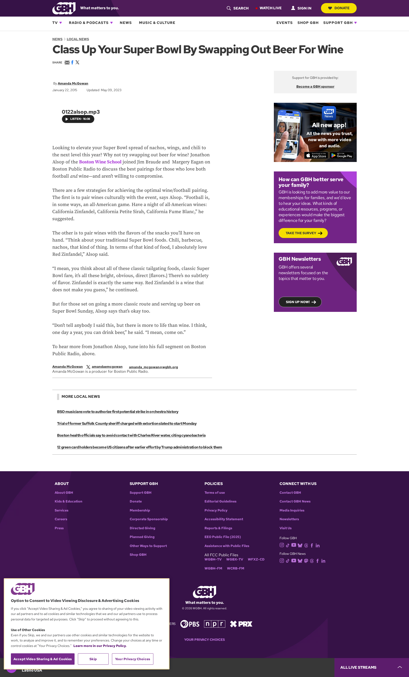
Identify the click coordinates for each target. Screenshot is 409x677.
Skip (93, 659)
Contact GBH (290, 493)
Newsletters (289, 519)
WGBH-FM (213, 568)
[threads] (306, 544)
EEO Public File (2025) (222, 537)
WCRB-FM (235, 568)
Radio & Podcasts (89, 22)
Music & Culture (157, 22)
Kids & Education (68, 501)
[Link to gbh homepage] (64, 7)
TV (55, 22)
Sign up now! (298, 302)
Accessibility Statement (223, 519)
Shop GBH (308, 22)
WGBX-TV (234, 559)
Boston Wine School (100, 162)
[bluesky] (300, 544)
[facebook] (312, 544)
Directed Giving (142, 528)
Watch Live (271, 8)
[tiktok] (288, 544)
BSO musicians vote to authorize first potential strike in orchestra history (117, 411)
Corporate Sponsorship (149, 519)
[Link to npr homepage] (214, 623)
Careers (61, 519)
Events (284, 22)
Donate (342, 8)
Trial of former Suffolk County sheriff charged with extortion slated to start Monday (126, 423)
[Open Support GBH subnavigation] (355, 23)
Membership (140, 510)
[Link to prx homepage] (241, 623)
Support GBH (338, 22)
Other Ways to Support (148, 546)
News (126, 22)
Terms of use (214, 493)
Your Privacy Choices (204, 640)
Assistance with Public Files (226, 546)
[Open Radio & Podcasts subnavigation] (111, 23)
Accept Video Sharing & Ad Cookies (42, 659)
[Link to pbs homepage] (189, 623)
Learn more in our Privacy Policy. (100, 646)
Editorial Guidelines (220, 501)
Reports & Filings (218, 528)
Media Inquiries (292, 510)
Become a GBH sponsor (315, 86)
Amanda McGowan (73, 83)
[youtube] (293, 544)
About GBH (64, 493)
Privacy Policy (215, 510)
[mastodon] (306, 560)
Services (61, 510)
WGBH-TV (213, 559)
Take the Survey (301, 233)
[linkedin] (318, 544)
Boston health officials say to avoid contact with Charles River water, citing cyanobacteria (131, 435)
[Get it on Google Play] (342, 155)
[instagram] (282, 544)
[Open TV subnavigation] (60, 23)
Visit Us (286, 528)
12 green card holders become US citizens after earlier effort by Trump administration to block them (139, 447)
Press (59, 528)
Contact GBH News (295, 501)
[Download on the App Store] (316, 155)
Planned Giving (142, 537)
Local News (78, 39)
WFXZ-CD (256, 559)
